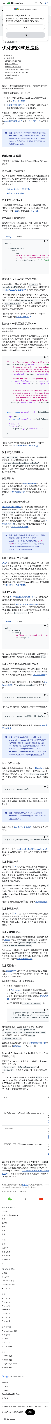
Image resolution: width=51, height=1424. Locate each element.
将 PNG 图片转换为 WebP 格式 (22, 597)
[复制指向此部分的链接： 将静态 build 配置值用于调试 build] (40, 323)
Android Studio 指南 (9, 1331)
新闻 (3, 1227)
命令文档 (36, 755)
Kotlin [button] (19, 237)
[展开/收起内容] (11, 55)
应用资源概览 (41, 902)
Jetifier (7, 940)
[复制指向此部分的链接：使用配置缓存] (18, 965)
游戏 (3, 1244)
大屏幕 (4, 1273)
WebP (4, 563)
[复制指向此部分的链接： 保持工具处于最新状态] (28, 171)
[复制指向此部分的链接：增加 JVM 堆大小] (22, 763)
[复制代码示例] (47, 241)
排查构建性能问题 (24, 959)
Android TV (6, 1288)
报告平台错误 (7, 1356)
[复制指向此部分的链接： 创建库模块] (16, 478)
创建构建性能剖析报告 (11, 507)
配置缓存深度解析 (36, 1043)
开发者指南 (6, 1335)
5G (3, 1263)
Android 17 (6, 1298)
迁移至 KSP (33, 211)
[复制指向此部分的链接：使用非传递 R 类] (21, 861)
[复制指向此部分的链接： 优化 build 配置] (24, 156)
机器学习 (5, 1248)
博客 (3, 1230)
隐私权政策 (6, 1259)
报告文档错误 (7, 1360)
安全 (3, 1219)
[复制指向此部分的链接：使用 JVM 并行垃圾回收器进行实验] (40, 663)
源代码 (4, 1223)
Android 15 (6, 1306)
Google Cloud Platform (11, 1394)
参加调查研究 (7, 1367)
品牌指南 (21, 1406)
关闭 (26, 27)
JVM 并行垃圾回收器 (22, 827)
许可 (14, 1406)
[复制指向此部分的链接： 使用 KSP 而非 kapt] (25, 200)
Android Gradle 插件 (15, 193)
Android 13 (6, 1313)
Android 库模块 (29, 483)
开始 (26, 35)
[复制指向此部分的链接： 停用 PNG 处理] (20, 592)
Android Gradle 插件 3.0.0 (27, 604)
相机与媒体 (6, 1256)
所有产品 (5, 1398)
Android (5, 1211)
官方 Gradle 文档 (18, 527)
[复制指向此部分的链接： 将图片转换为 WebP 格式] (31, 558)
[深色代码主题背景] (44, 241)
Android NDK (7, 1346)
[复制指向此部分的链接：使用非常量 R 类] (21, 908)
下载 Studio (6, 1342)
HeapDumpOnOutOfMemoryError (30, 849)
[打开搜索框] (36, 2)
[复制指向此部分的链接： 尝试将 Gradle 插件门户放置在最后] (41, 279)
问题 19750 (29, 737)
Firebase (5, 1390)
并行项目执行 (17, 492)
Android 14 (6, 1310)
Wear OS (5, 1277)
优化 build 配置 (18, 101)
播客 (3, 1234)
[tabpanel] (25, 257)
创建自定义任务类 (22, 538)
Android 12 (6, 1317)
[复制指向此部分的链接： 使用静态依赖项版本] (26, 452)
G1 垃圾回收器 (39, 675)
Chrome (5, 1386)
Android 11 (6, 1321)
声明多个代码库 (22, 317)
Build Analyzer (38, 768)
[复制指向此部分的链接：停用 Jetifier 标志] (23, 932)
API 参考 (5, 1339)
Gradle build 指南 (11, 42)
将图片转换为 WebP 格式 (14, 585)
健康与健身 (6, 1252)
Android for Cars (8, 1284)
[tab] (8, 236)
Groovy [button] (8, 237)
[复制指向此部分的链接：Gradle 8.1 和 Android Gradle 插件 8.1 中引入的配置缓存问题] (17, 1056)
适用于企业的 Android (10, 1215)
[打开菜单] (3, 3)
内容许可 (25, 1185)
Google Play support (9, 1364)
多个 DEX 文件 (34, 121)
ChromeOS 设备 (8, 1281)
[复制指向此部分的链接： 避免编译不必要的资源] (28, 218)
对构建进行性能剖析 (15, 105)
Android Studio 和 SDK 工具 (18, 189)
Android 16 (6, 1302)
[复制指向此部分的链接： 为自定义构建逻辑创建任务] (33, 501)
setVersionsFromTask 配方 (24, 445)
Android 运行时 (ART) (13, 121)
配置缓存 (10, 971)
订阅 (30, 1412)
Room (16, 211)
